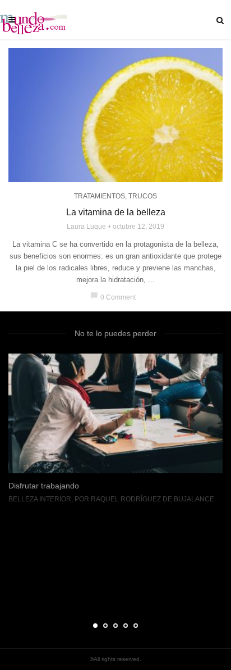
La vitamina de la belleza (115, 212)
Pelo (49, 594)
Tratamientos (99, 196)
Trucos (142, 196)
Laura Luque (86, 226)
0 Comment (113, 297)
